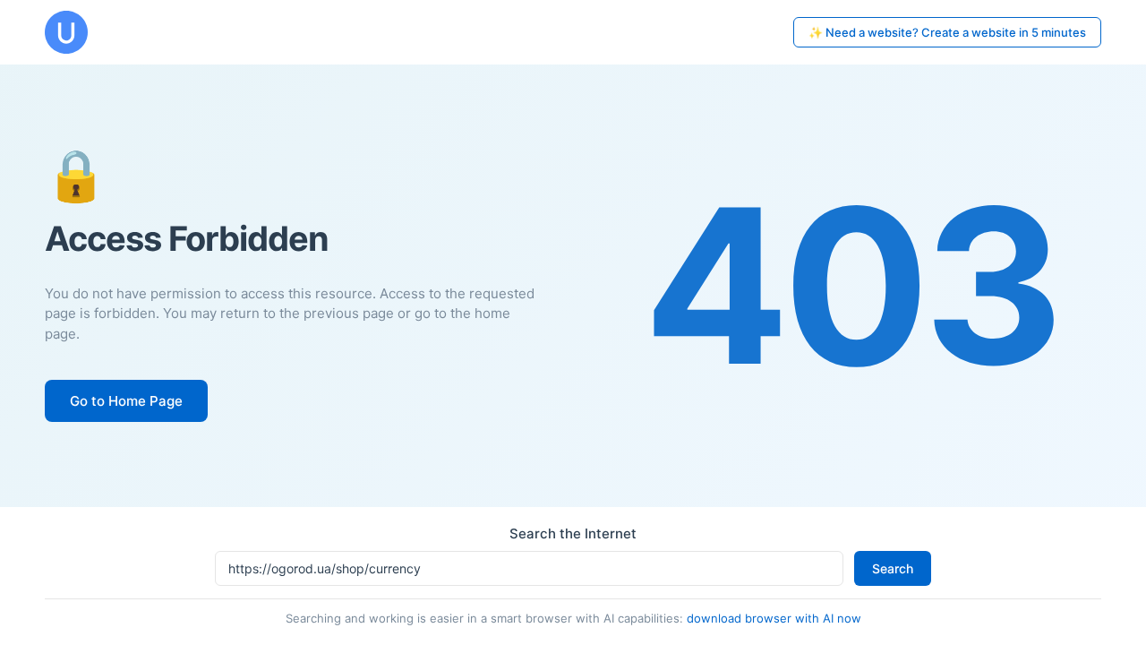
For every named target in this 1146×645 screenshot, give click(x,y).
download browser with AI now (774, 618)
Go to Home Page (126, 400)
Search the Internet (573, 533)
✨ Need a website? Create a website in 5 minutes (947, 32)
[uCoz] (66, 32)
